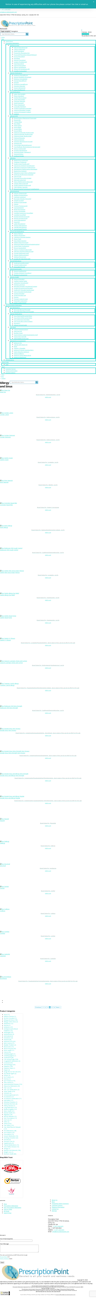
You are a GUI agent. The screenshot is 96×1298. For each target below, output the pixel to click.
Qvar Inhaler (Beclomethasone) (23, 145)
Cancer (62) (7, 1052)
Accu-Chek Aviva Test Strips (22, 319)
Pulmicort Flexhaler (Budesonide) (23, 134)
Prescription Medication (12, 43)
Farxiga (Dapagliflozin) (20, 81)
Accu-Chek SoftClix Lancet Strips (23, 318)
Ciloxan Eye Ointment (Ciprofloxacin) (24, 166)
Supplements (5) (9, 1143)
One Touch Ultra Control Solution (23, 321)
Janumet (16, 82)
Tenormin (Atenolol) (19, 101)
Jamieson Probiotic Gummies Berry (24, 350)
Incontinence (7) (9, 1097)
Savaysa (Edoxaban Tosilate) (22, 110)
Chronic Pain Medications (17, 231)
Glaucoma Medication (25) (12, 1086)
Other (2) (6, 1122)
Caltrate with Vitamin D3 (20, 345)
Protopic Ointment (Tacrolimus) (22, 273)
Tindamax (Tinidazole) (20, 162)
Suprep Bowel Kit (19, 208)
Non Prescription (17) (10, 1118)
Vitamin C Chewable (19, 348)
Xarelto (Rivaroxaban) (20, 98)
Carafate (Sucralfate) (20, 215)
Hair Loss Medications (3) (11, 1089)
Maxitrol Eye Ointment (20, 171)
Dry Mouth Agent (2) (10, 1073)
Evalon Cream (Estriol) (20, 302)
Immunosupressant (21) (11, 1095)
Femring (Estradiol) (19, 279)
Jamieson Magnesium (20, 357)
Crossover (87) (8, 1063)
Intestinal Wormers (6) (10, 1104)
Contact (3, 378)
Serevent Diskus (18, 154)
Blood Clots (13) (9, 1047)
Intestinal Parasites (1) (10, 1102)
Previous (38, 1007)
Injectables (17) (8, 1100)
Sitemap (54, 1211)
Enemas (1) (7, 1079)
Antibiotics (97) (8, 1027)
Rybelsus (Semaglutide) (20, 79)
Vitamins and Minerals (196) (12, 1150)
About (3, 367)
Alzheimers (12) (8, 1023)
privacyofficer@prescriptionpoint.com (65, 1294)
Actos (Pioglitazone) (19, 90)
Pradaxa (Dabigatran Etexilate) (22, 108)
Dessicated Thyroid (19, 267)
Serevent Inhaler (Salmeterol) (22, 152)
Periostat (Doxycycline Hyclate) (22, 178)
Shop (2, 39)
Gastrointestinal (14, 191)
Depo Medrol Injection (20, 241)
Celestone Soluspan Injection (22, 237)
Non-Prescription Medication (14, 305)
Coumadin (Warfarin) (20, 107)
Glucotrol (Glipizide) (19, 86)
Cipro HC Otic (17, 176)
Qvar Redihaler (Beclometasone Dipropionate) (27, 147)
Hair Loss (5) (8, 1088)
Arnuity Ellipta (18, 129)
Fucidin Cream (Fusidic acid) (21, 164)
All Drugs (6, 1211)
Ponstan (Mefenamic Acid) (21, 253)
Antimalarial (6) (8, 1036)
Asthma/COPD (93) (9, 1041)
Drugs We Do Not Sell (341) (12, 1072)
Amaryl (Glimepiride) (19, 88)
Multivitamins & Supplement (18, 341)
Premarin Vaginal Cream (21, 299)
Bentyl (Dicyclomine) (19, 209)
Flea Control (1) (8, 1082)
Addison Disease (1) (10, 1016)
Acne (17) (7, 1014)
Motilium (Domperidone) (21, 195)
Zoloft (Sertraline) (19, 51)
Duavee (16, 297)
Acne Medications (15, 307)
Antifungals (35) (8, 1032)
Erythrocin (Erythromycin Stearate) (23, 174)
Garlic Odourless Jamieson (21, 352)
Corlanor (16, 114)
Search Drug (9, 41)
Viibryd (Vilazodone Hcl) (20, 47)
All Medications (10, 360)
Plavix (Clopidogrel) (19, 105)
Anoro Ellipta (17, 127)
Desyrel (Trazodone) (20, 60)
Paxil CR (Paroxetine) (20, 65)
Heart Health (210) (9, 1091)
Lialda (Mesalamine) (19, 224)
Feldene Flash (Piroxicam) (21, 242)
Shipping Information (11, 371)
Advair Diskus (18, 125)
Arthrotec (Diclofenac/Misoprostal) (23, 251)
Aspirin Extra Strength (20, 336)
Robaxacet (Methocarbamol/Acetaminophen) (26, 244)
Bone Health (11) (9, 1050)
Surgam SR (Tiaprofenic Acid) (22, 258)
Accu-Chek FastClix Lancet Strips (23, 316)
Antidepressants (14, 45)
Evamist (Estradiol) (19, 293)
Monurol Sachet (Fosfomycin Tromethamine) (26, 189)
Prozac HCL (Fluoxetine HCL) (22, 53)
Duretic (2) (7, 1075)
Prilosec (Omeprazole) (20, 193)
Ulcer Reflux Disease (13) (11, 1147)
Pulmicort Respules (19, 138)
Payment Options (10, 372)
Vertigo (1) (7, 1148)
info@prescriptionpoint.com (8, 12)
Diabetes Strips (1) (9, 1068)
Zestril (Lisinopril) (19, 103)
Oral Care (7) (8, 1120)
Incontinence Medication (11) (12, 1098)
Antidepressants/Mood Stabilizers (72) (11, 1030)
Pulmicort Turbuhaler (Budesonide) (24, 132)
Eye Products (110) (9, 1081)
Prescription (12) (9, 1134)
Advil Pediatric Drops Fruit (21, 338)
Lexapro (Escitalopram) (20, 62)
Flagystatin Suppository (20, 301)
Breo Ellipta (17, 124)
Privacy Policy (3, 1256)
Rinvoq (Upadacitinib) (20, 248)
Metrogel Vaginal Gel (20, 180)
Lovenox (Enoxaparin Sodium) (22, 112)
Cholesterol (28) (9, 1057)
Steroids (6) (7, 1139)
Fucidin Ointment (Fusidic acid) (22, 185)
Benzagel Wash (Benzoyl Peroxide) (24, 311)
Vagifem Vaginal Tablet (20, 281)
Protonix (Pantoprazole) (20, 206)
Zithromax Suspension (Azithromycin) (24, 167)
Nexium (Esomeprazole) (20, 218)
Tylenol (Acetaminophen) (21, 329)
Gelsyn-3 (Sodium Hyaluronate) (23, 250)
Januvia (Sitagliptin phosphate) (22, 77)
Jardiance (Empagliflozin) (21, 75)
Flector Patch (17, 239)
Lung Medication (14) (10, 1107)
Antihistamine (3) (9, 1034)
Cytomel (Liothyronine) (20, 265)
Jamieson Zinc (18, 343)
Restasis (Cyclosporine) (20, 275)
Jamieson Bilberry (19, 354)
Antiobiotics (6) (8, 1038)
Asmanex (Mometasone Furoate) (23, 141)
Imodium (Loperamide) (20, 202)
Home (3, 37)
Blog (2, 376)
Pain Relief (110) (9, 1125)
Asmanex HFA (18, 143)
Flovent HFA (17, 120)
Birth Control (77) (9, 1043)
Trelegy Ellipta (18, 122)
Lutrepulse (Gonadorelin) (21, 283)
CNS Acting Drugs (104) (11, 1059)
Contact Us (55, 1209)
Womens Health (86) (10, 1154)
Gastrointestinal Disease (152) (13, 1084)
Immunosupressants (16, 269)
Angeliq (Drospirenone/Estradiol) (23, 288)
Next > (58, 1007)
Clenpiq (16, 204)
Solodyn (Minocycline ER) (21, 183)
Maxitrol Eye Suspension (21, 160)
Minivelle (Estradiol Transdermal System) (25, 286)
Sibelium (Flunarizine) (20, 257)
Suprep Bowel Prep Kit (20, 229)
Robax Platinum (18, 233)
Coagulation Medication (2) (12, 1061)
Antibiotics (13, 158)
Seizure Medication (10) (11, 1136)
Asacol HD (17, 222)
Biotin (15, 346)
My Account (3, 28)
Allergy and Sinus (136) (11, 1020)
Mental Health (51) (9, 1113)
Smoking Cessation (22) (11, 1138)
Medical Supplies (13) (10, 1109)
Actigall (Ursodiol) (19, 200)
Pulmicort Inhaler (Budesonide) (22, 136)
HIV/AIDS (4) (7, 1093)
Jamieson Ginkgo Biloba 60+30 (22, 355)
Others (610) (7, 1123)
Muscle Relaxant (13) (10, 1116)
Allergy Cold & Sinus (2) (11, 1022)
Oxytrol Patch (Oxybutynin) (21, 246)
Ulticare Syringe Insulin (20, 325)
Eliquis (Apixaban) (19, 96)
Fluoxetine (17, 58)
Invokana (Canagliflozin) (21, 84)
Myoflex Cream (18, 333)
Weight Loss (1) (8, 1152)
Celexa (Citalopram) (19, 49)
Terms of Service (4, 1258)
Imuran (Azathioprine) (20, 271)
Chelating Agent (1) (9, 1054)
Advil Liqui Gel (18, 331)
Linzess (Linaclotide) (19, 211)
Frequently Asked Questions (60, 1203)
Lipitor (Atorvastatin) (19, 94)
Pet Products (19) (9, 1132)
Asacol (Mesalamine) (20, 220)
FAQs (2, 375)
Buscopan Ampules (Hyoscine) (22, 199)
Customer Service (11, 369)
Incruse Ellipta (18, 131)
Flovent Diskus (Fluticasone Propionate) (25, 118)
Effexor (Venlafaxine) (20, 67)
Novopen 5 (17, 323)
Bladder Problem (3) (10, 1045)
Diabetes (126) (8, 1066)
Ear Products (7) (9, 1077)
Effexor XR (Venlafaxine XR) (22, 69)
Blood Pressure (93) (10, 1048)
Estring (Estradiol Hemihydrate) (22, 292)
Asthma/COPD (14, 116)
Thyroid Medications (15, 261)
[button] (5, 1293)
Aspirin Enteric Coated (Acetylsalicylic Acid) (26, 335)
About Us (54, 1200)
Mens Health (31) (9, 1111)
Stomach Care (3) (9, 1141)
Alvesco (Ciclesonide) (20, 149)
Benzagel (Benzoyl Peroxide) (22, 310)
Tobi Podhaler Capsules (21, 187)
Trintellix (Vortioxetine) (20, 71)
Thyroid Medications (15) (11, 1145)
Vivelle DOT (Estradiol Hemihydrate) (24, 290)
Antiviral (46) (7, 1039)
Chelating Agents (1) (10, 1056)
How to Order (5, 362)
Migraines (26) (8, 1114)
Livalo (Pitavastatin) (19, 99)
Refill (7, 364)
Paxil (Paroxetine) (19, 64)
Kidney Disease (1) (9, 1106)
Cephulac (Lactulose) (20, 197)
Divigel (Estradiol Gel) (20, 295)
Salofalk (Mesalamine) (20, 227)
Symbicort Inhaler (19, 156)
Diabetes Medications (16, 73)
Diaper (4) (7, 1070)
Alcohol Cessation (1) (10, 1018)
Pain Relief (13, 327)
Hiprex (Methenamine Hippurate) (23, 182)
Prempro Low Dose (19, 285)
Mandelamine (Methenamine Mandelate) (25, 169)
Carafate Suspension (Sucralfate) (23, 213)
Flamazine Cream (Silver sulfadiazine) (24, 173)
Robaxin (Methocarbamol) (21, 255)
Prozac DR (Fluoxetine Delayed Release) (25, 55)
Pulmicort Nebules (19, 140)
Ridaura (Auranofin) (19, 235)
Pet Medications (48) (10, 1131)
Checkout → (85, 34)
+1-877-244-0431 (5, 9)
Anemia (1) (7, 1025)
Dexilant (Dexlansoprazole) (21, 216)
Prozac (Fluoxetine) (19, 56)
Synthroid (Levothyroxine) (21, 263)
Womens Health (14, 277)
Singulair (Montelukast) (20, 150)
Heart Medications (15, 92)
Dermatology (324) (9, 1064)
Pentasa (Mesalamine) (20, 225)
